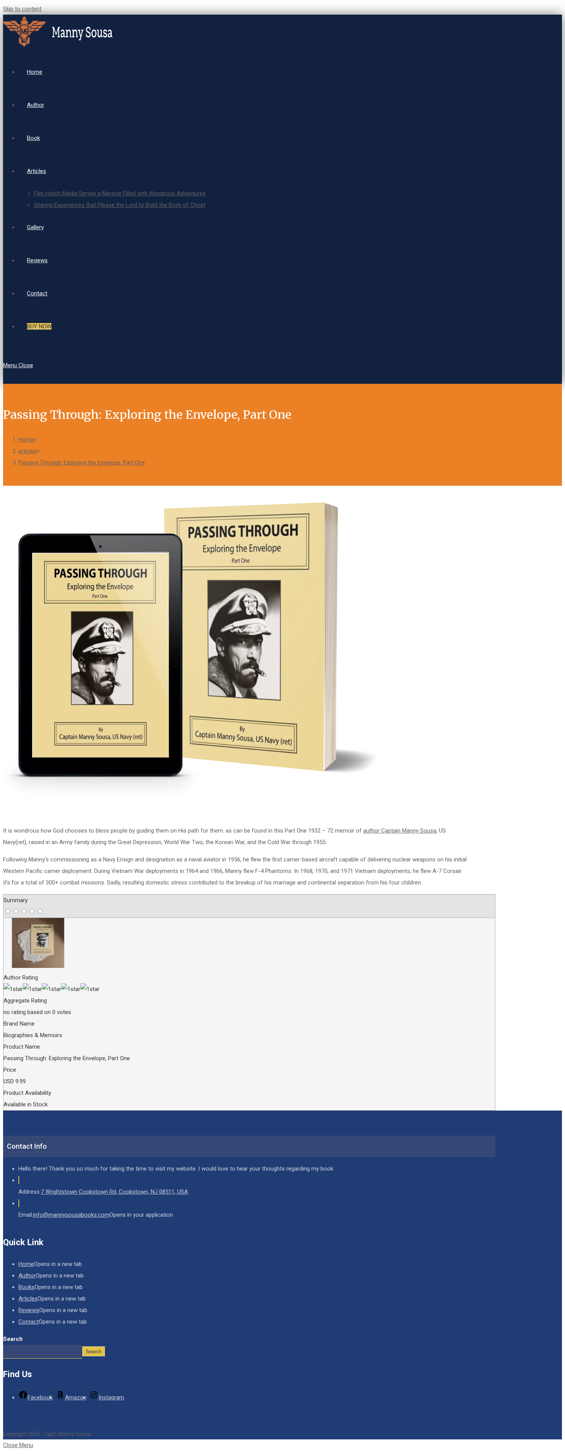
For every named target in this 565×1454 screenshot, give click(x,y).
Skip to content (22, 8)
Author (27, 1275)
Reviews (28, 1310)
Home (26, 1264)
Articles (28, 1298)
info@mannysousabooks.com (71, 1214)
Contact (28, 1321)
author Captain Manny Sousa (399, 830)
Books (26, 1287)
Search (13, 1339)
